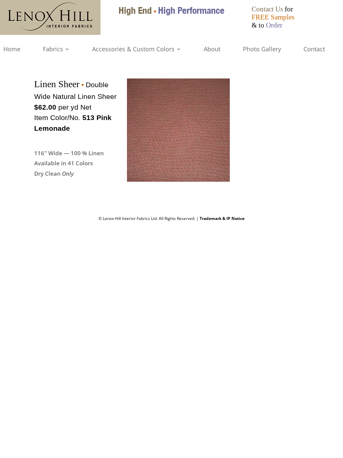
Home (11, 49)
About (212, 49)
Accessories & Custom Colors (133, 49)
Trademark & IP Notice (222, 218)
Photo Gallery (262, 49)
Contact (314, 49)
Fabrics (53, 49)
